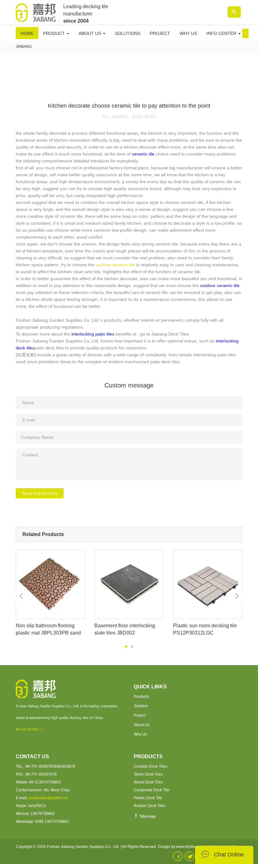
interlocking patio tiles (92, 333)
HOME (27, 33)
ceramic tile (143, 153)
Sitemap (147, 816)
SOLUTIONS (127, 33)
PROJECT (160, 33)
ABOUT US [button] (90, 33)
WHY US (188, 33)
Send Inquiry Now (39, 493)
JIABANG (24, 46)
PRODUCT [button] (54, 33)
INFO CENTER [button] (222, 33)
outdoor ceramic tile (115, 264)
